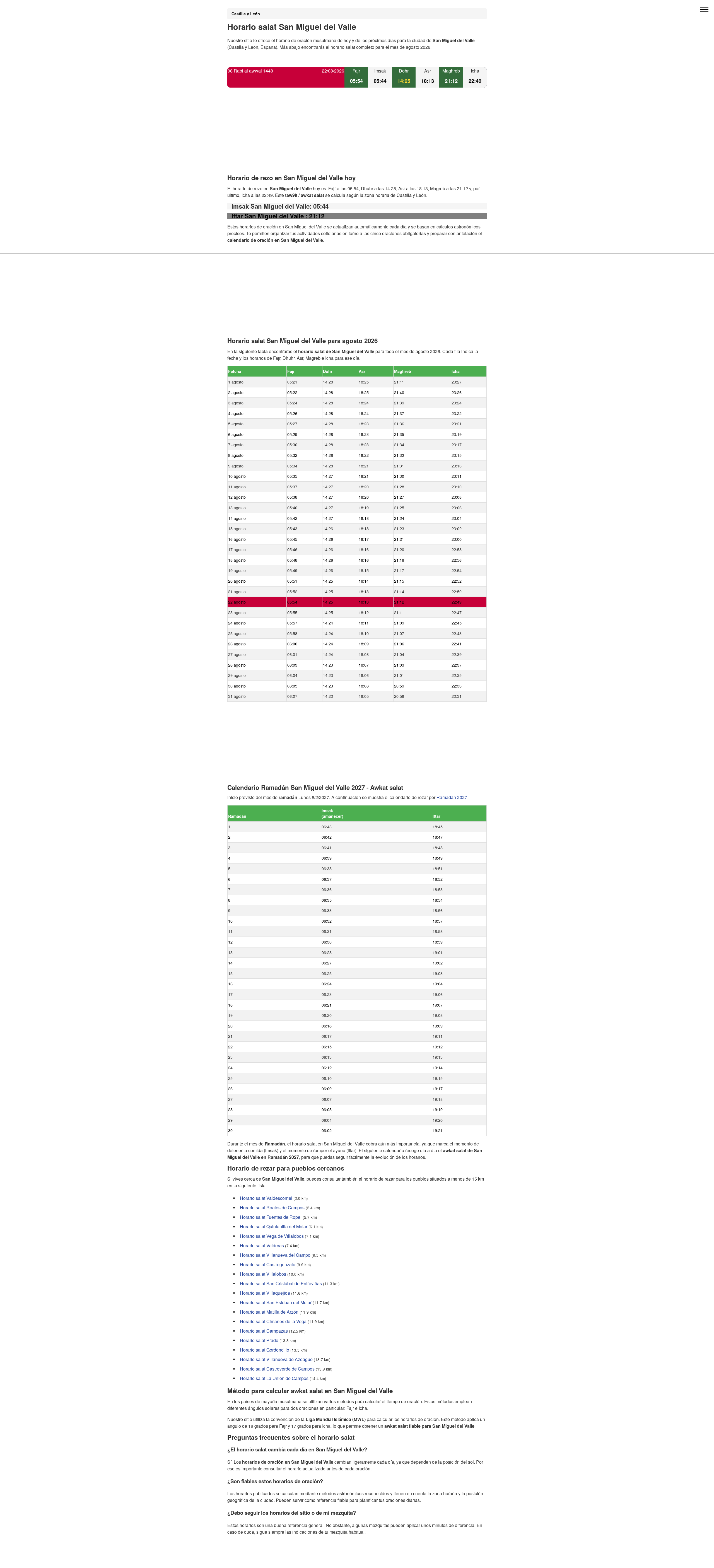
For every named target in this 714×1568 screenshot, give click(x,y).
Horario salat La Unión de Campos (274, 1378)
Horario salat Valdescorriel (266, 1198)
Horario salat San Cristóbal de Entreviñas (281, 1283)
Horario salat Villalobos (263, 1274)
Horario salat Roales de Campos (272, 1207)
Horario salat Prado (259, 1340)
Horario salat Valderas (262, 1245)
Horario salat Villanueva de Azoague (276, 1359)
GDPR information (245, 1560)
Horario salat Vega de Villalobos (272, 1236)
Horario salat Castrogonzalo (267, 1264)
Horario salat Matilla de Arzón (269, 1312)
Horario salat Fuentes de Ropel (270, 1217)
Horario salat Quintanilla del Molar (273, 1226)
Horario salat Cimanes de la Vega (273, 1321)
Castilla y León (245, 13)
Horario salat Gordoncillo (264, 1350)
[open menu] (704, 10)
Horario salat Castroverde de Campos (277, 1369)
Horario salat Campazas (264, 1331)
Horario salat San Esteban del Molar (276, 1302)
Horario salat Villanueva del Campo (275, 1255)
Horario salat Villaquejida (265, 1293)
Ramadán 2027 (451, 797)
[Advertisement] (357, 136)
